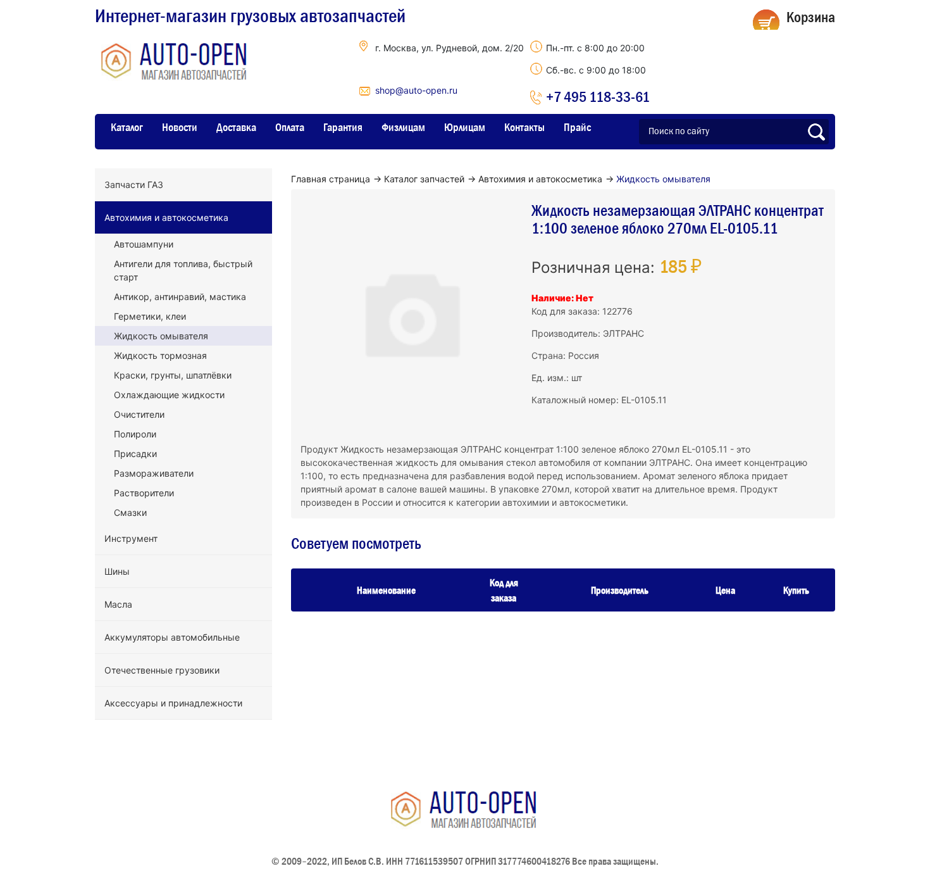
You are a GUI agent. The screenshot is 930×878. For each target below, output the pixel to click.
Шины (117, 571)
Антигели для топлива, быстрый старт (183, 270)
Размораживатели (154, 473)
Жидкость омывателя (161, 335)
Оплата (289, 127)
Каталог (127, 127)
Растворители (144, 492)
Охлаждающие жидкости (169, 394)
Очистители (139, 414)
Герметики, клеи (150, 316)
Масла (118, 604)
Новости (179, 127)
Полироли (135, 434)
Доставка (236, 127)
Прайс (577, 127)
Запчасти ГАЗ (133, 184)
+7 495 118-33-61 (598, 96)
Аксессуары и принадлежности (173, 703)
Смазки (130, 512)
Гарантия (343, 127)
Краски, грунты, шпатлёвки (173, 375)
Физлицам (403, 127)
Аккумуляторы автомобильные (172, 637)
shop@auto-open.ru (416, 90)
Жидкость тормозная (160, 355)
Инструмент (131, 538)
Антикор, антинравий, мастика (180, 296)
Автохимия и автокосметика (166, 217)
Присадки (135, 453)
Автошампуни (143, 244)
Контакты (524, 127)
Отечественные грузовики (162, 670)
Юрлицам (464, 127)
